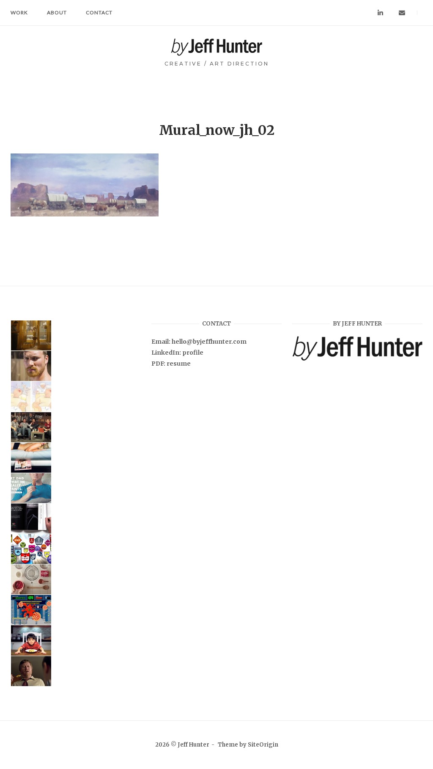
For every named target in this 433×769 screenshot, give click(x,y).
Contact (99, 12)
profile (192, 352)
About (57, 12)
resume (179, 363)
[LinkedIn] (380, 12)
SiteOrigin (263, 744)
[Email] (401, 12)
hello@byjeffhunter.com (209, 341)
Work (19, 12)
